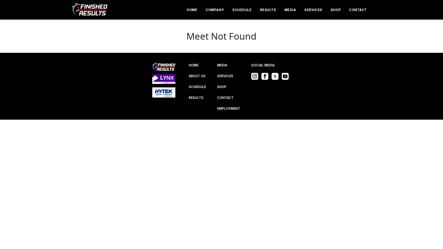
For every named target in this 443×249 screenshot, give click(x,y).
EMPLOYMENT (228, 108)
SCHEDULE (241, 10)
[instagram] (255, 76)
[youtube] (286, 76)
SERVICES (313, 10)
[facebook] (266, 76)
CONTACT (358, 10)
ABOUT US (197, 76)
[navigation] (90, 9)
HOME (192, 10)
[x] (276, 76)
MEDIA (290, 10)
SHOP (336, 10)
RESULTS (268, 10)
